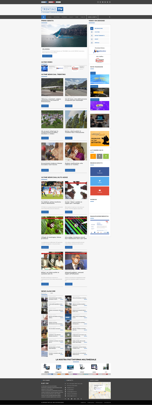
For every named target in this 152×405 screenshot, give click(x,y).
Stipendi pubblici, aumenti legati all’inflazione (74, 273)
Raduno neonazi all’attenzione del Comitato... (56, 324)
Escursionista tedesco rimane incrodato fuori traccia (51, 164)
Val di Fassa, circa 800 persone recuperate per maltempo (76, 99)
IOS (99, 156)
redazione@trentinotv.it (72, 395)
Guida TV (71, 17)
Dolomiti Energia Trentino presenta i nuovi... (56, 298)
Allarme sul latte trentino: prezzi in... (80, 305)
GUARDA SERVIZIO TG (70, 170)
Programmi (64, 17)
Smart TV (93, 156)
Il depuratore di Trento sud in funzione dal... (80, 335)
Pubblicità (83, 17)
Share (76, 17)
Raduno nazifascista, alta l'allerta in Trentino (74, 164)
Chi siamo (49, 17)
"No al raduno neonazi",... (56, 329)
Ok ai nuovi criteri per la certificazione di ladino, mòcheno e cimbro (49, 132)
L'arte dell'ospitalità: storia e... (56, 305)
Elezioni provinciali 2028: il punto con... (80, 311)
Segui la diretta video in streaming (99, 122)
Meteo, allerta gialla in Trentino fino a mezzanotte (74, 131)
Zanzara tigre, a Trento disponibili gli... (56, 348)
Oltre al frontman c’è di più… (80, 298)
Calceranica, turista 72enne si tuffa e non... (80, 348)
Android (106, 156)
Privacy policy (99, 402)
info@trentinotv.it (70, 387)
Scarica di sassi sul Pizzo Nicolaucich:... (80, 323)
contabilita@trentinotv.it (72, 391)
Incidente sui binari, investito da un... (56, 341)
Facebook (100, 170)
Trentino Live (99, 119)
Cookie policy (91, 402)
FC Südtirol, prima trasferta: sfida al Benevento (51, 202)
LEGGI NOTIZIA (45, 105)
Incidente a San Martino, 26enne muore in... (56, 335)
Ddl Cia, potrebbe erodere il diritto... (56, 317)
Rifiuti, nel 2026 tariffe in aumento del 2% (50, 273)
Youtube (100, 189)
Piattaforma (56, 17)
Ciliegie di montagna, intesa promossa (51, 238)
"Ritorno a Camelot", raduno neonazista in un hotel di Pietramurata (51, 100)
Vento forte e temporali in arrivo (80, 317)
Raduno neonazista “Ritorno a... (56, 311)
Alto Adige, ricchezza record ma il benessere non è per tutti (76, 238)
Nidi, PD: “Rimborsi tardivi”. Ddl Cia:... (80, 329)
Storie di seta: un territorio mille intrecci (80, 354)
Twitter (100, 180)
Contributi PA (107, 402)
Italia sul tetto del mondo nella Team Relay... (80, 341)
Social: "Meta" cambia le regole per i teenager (73, 202)
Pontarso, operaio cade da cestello (56, 354)
